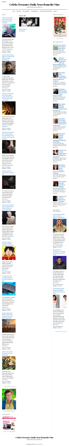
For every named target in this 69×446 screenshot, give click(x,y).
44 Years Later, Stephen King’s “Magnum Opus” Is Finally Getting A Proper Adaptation (8, 207)
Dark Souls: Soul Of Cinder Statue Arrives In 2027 (8, 172)
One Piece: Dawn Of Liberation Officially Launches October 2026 (8, 243)
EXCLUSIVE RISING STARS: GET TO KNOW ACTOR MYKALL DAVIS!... (60, 92)
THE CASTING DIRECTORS (45, 11)
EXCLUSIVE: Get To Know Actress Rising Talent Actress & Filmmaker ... (59, 122)
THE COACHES (26, 11)
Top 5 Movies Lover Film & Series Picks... (62, 46)
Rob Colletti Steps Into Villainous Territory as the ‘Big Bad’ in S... (60, 107)
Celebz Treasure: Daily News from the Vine (34, 4)
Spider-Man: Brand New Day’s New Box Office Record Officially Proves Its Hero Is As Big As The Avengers (8, 135)
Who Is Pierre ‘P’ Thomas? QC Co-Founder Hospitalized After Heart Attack (59, 252)
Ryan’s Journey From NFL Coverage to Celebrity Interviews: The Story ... (59, 185)
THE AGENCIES (34, 11)
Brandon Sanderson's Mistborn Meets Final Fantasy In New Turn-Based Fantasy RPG (7, 315)
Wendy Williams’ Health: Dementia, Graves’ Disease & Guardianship (59, 216)
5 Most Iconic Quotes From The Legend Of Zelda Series (7, 353)
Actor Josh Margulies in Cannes (9, 410)
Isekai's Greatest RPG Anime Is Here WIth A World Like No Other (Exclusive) (7, 20)
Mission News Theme (30, 444)
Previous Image (23, 29)
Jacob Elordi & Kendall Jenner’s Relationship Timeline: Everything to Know (59, 291)
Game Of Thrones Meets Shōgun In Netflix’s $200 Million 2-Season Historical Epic (8, 57)
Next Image (22, 31)
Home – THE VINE (16, 11)
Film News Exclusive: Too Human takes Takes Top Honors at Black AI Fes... (59, 61)
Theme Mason (14, 386)
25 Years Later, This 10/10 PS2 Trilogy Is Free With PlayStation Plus (7, 278)
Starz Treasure (12, 431)
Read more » (10, 49)
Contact (55, 11)
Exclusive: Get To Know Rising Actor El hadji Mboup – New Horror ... (60, 153)
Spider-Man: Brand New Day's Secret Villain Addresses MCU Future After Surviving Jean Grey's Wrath (8, 97)
